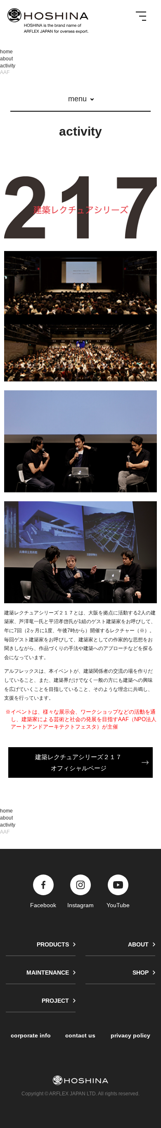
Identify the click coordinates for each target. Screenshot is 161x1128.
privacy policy (130, 1035)
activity (7, 66)
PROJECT (55, 1000)
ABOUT (138, 944)
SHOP (141, 972)
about (6, 59)
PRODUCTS (53, 944)
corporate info (31, 1035)
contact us (80, 1035)
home (6, 52)
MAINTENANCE (47, 972)
